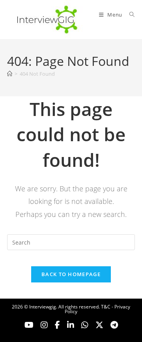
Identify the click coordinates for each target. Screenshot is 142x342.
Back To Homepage (71, 274)
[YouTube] (29, 325)
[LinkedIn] (70, 325)
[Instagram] (44, 325)
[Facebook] (57, 325)
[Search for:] (129, 14)
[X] (84, 325)
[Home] (9, 73)
